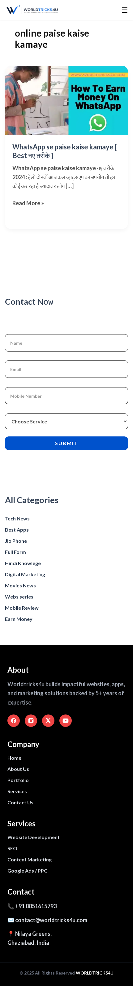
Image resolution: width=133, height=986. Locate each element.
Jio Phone (16, 541)
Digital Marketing (25, 574)
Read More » (28, 203)
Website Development (33, 837)
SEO (12, 848)
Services (17, 791)
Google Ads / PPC (27, 870)
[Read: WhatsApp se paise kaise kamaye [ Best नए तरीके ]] (66, 100)
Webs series (19, 596)
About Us (18, 769)
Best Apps (17, 530)
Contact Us (20, 802)
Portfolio (18, 780)
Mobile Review (22, 608)
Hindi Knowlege (23, 563)
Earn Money (18, 619)
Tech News (17, 518)
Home (14, 758)
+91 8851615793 (36, 906)
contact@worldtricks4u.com (51, 920)
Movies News (20, 585)
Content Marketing (29, 859)
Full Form (15, 552)
